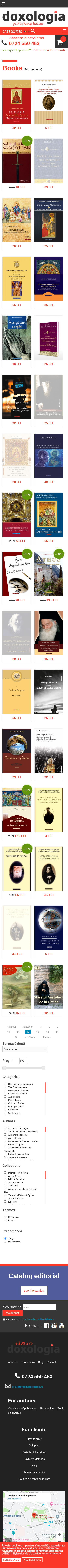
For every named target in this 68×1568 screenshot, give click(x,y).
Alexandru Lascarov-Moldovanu (23, 1131)
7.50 (15, 539)
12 (47, 1011)
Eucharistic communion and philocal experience (17, 820)
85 (47, 303)
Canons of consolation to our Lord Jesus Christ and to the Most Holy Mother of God (17, 467)
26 (15, 244)
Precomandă (12, 1231)
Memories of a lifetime (19, 1173)
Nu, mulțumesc (32, 1559)
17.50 (15, 834)
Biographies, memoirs (18, 1090)
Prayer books (14, 1100)
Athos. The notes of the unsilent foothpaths (48, 584)
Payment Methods (34, 1459)
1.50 (15, 893)
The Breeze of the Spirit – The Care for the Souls (48, 525)
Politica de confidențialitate (34, 1479)
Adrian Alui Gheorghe (18, 1128)
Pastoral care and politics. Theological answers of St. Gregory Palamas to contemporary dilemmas (49, 753)
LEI (19, 127)
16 (15, 362)
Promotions (28, 1362)
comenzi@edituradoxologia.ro (27, 1387)
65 (15, 303)
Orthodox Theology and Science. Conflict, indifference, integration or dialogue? (49, 460)
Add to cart (10, 141)
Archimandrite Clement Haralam (23, 1141)
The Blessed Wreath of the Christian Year (48, 289)
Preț (5, 1060)
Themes (8, 1210)
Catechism (13, 1109)
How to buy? (34, 1439)
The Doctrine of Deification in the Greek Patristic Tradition (48, 174)
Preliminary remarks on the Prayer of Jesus (17, 525)
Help (34, 1465)
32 (15, 126)
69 (47, 195)
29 (15, 667)
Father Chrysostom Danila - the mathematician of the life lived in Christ (49, 412)
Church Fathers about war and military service (48, 702)
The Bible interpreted (18, 1087)
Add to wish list (54, 141)
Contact (51, 1362)
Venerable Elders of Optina (21, 1195)
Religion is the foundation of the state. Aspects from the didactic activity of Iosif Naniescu (49, 108)
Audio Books (14, 1176)
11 (18, 1031)
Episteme (12, 1202)
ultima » (46, 1037)
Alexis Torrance (15, 1138)
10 (15, 185)
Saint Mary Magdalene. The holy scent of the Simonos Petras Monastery (48, 226)
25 (47, 244)
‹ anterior (28, 1026)
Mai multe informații (51, 1553)
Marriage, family (16, 1106)
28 (15, 490)
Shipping (34, 1445)
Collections (11, 1165)
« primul (11, 1026)
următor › (30, 1037)
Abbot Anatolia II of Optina (49, 999)
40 (47, 480)
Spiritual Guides (15, 1182)
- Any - (11, 1238)
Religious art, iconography (20, 1084)
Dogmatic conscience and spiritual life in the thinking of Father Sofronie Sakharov (16, 644)
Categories (10, 1077)
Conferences (14, 1113)
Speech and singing (16, 764)
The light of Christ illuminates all (48, 940)
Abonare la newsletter (26, 37)
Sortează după (13, 1043)
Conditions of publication (22, 1408)
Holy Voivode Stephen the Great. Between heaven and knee (16, 169)
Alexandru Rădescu (17, 1135)
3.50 (47, 893)
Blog (41, 1362)
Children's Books (16, 1103)
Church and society (17, 1093)
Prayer (11, 1220)
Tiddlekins (13, 1185)
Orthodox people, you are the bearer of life (48, 820)
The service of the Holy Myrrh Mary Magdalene (17, 112)
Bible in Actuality (16, 1179)
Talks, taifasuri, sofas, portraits (16, 409)
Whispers (17, 352)
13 (37, 1031)
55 (15, 716)
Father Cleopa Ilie (16, 1144)
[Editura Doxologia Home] (34, 17)
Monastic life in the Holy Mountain (49, 881)
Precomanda (14, 1242)
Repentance (14, 1217)
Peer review (47, 1408)
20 (15, 598)
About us (13, 1362)
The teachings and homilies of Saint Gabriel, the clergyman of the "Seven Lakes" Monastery (16, 941)
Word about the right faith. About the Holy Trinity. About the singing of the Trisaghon (48, 344)
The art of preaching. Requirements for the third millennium (16, 228)
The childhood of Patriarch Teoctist (17, 999)
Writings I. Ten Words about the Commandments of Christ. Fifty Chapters (16, 285)
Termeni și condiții (34, 1472)
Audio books (14, 1097)
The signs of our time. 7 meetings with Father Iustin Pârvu (49, 641)
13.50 (47, 598)
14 (47, 1031)
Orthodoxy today (16, 882)
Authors (8, 1121)
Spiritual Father (15, 1198)
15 (47, 657)
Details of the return (34, 1452)
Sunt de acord (11, 1559)
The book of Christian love (17, 586)
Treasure (17, 705)
